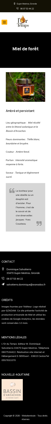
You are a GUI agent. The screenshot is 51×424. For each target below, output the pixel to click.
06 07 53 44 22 (27, 8)
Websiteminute (29, 415)
